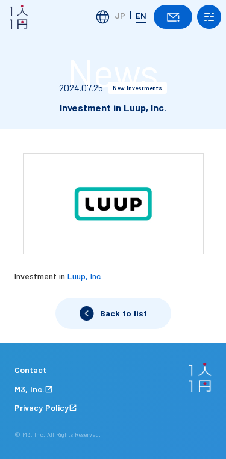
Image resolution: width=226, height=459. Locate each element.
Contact (30, 370)
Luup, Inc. (84, 276)
